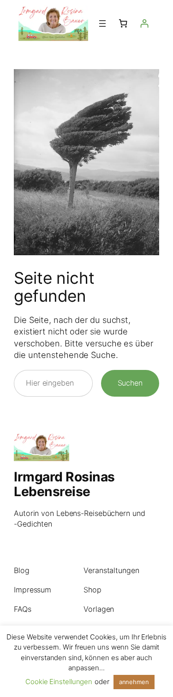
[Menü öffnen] (102, 23)
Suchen (130, 382)
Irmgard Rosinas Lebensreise (64, 484)
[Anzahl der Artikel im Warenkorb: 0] (123, 23)
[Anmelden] (144, 23)
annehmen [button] (134, 681)
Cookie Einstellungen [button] (58, 681)
